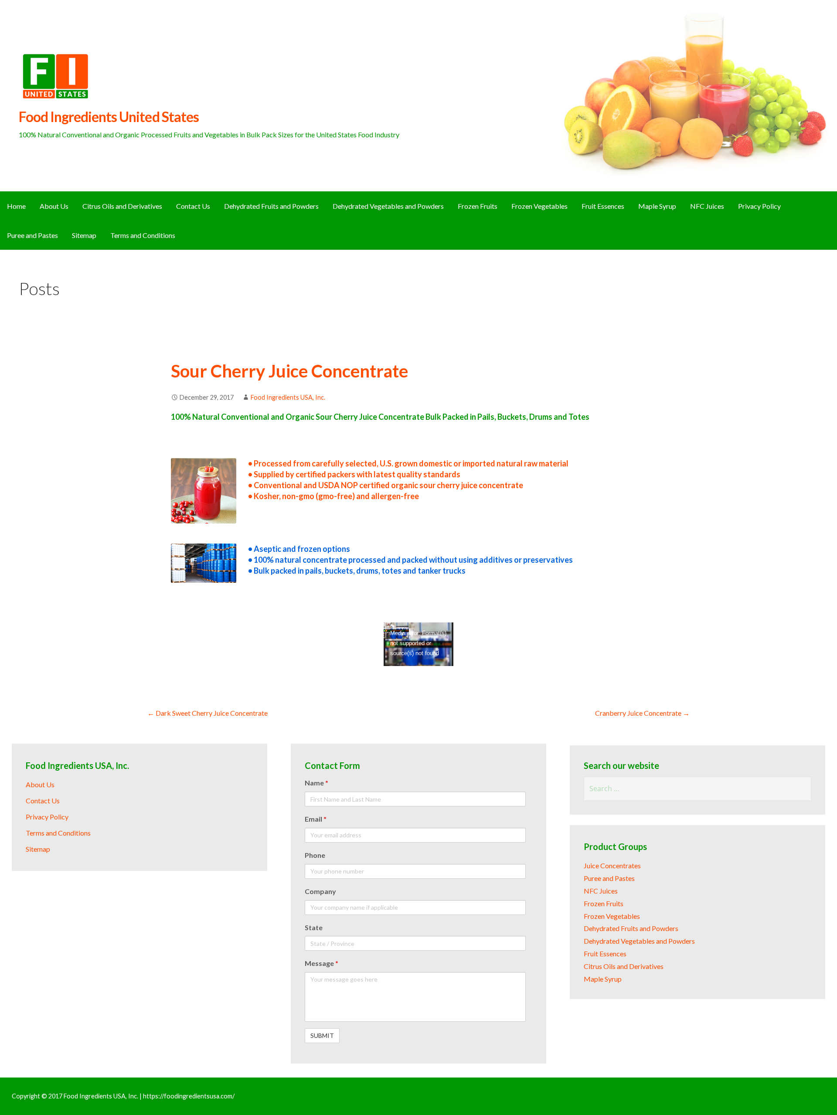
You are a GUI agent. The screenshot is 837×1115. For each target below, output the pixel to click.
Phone (315, 855)
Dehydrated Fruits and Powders (271, 206)
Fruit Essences (603, 206)
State (314, 927)
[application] (418, 644)
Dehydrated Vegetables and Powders (388, 206)
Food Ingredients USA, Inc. (288, 397)
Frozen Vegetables (539, 206)
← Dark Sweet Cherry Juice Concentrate (207, 713)
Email (316, 819)
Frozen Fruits (477, 206)
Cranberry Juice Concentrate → (642, 713)
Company (320, 891)
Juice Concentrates (612, 865)
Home (16, 206)
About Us (54, 206)
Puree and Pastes (32, 235)
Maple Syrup (657, 206)
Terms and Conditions (142, 235)
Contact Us (193, 206)
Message (321, 963)
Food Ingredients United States (109, 116)
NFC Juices (707, 206)
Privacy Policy (759, 206)
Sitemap (84, 235)
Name (316, 782)
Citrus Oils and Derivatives (122, 206)
